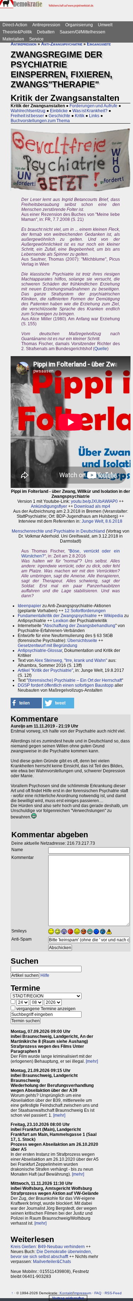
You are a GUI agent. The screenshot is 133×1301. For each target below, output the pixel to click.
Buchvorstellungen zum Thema (40, 120)
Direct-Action (14, 24)
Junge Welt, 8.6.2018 (102, 521)
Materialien (13, 39)
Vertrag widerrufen (68, 1298)
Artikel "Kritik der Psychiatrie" (45, 670)
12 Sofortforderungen (85, 610)
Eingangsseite (99, 44)
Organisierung (79, 24)
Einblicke (59, 110)
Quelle (100, 348)
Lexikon (60, 620)
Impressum (82, 1293)
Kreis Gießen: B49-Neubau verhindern (48, 1246)
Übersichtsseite (82, 640)
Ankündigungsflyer (49, 506)
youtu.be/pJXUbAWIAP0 (94, 501)
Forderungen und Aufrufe (93, 105)
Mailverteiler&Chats (52, 1261)
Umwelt (105, 24)
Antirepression (46, 24)
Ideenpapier (29, 605)
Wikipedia (113, 615)
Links (94, 115)
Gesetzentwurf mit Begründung (47, 645)
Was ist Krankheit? (89, 110)
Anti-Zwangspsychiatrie (61, 44)
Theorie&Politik (17, 31)
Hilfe (44, 975)
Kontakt (66, 1293)
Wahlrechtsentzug (28, 110)
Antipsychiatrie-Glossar (40, 650)
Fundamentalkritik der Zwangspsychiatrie (57, 615)
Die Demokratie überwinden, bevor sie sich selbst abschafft (51, 1254)
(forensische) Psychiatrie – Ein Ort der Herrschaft (75, 680)
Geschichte (59, 115)
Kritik (79, 115)
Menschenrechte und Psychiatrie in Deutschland (58, 531)
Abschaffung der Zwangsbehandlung (79, 625)
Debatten (46, 31)
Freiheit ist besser (27, 115)
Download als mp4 (92, 506)
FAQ (97, 1293)
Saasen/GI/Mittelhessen (82, 31)
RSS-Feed (113, 1293)
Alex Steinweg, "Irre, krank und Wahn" (70, 660)
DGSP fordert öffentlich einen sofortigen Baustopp (65, 685)
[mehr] (92, 1061)
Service (36, 39)
